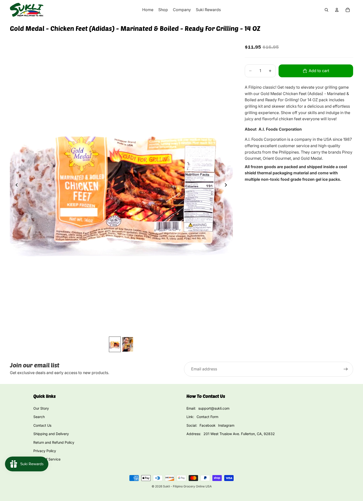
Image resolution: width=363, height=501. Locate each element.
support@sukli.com (213, 408)
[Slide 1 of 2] (114, 344)
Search (39, 417)
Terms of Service (46, 459)
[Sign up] (346, 369)
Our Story (41, 408)
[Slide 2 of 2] (127, 344)
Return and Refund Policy (53, 442)
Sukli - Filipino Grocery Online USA (187, 486)
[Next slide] (227, 185)
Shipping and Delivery (51, 434)
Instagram (226, 425)
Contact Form (207, 417)
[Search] (326, 9)
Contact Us (42, 425)
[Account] (336, 9)
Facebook (208, 425)
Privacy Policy (44, 451)
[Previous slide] (15, 185)
